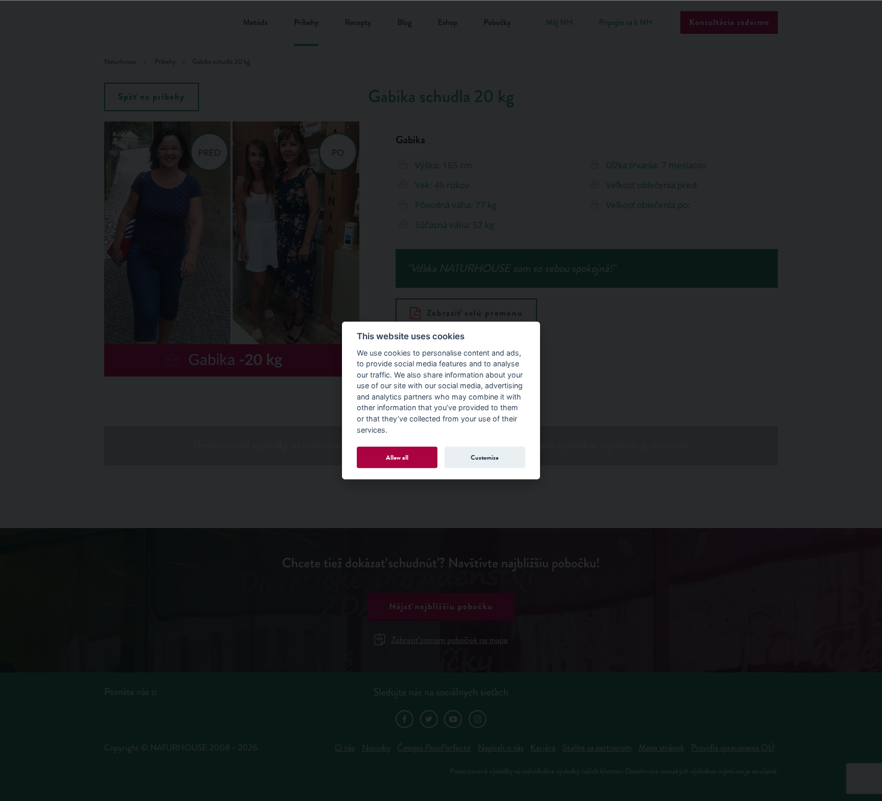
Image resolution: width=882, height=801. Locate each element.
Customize (485, 457)
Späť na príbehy (151, 96)
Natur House (160, 24)
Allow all (397, 457)
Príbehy (306, 23)
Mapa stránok (661, 747)
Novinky (376, 747)
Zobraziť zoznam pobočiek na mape (449, 640)
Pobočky (497, 23)
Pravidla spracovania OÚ (732, 747)
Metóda (255, 23)
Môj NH (559, 23)
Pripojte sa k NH (625, 23)
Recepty (358, 23)
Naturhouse (120, 62)
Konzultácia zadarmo (729, 22)
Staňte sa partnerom (596, 747)
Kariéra (542, 747)
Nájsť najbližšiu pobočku (441, 606)
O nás (345, 747)
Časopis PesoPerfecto (434, 747)
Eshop (447, 23)
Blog (404, 23)
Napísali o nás (501, 747)
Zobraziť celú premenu (475, 313)
